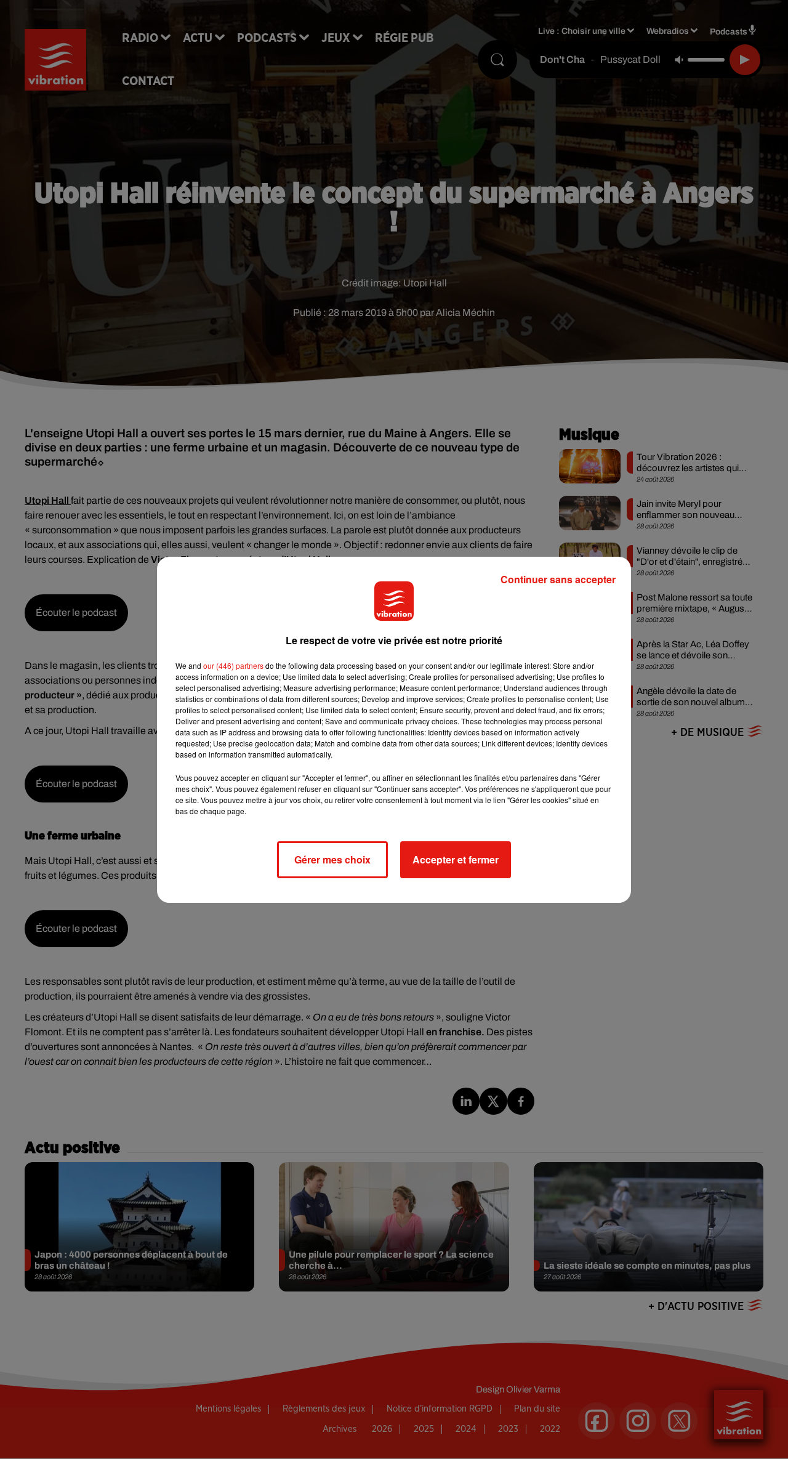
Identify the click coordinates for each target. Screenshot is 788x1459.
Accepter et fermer (455, 859)
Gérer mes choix (332, 859)
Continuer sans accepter (558, 579)
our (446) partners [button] (233, 665)
